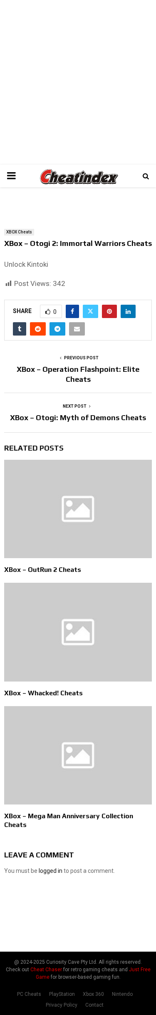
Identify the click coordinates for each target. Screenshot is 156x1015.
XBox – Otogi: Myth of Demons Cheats (78, 417)
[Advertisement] (78, 82)
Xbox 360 (93, 994)
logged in (50, 870)
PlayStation (62, 994)
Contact (94, 1005)
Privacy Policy (61, 1005)
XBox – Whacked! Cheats (43, 693)
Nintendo (122, 994)
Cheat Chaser (46, 969)
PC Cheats (29, 994)
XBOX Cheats (19, 232)
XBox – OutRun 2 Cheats (42, 570)
